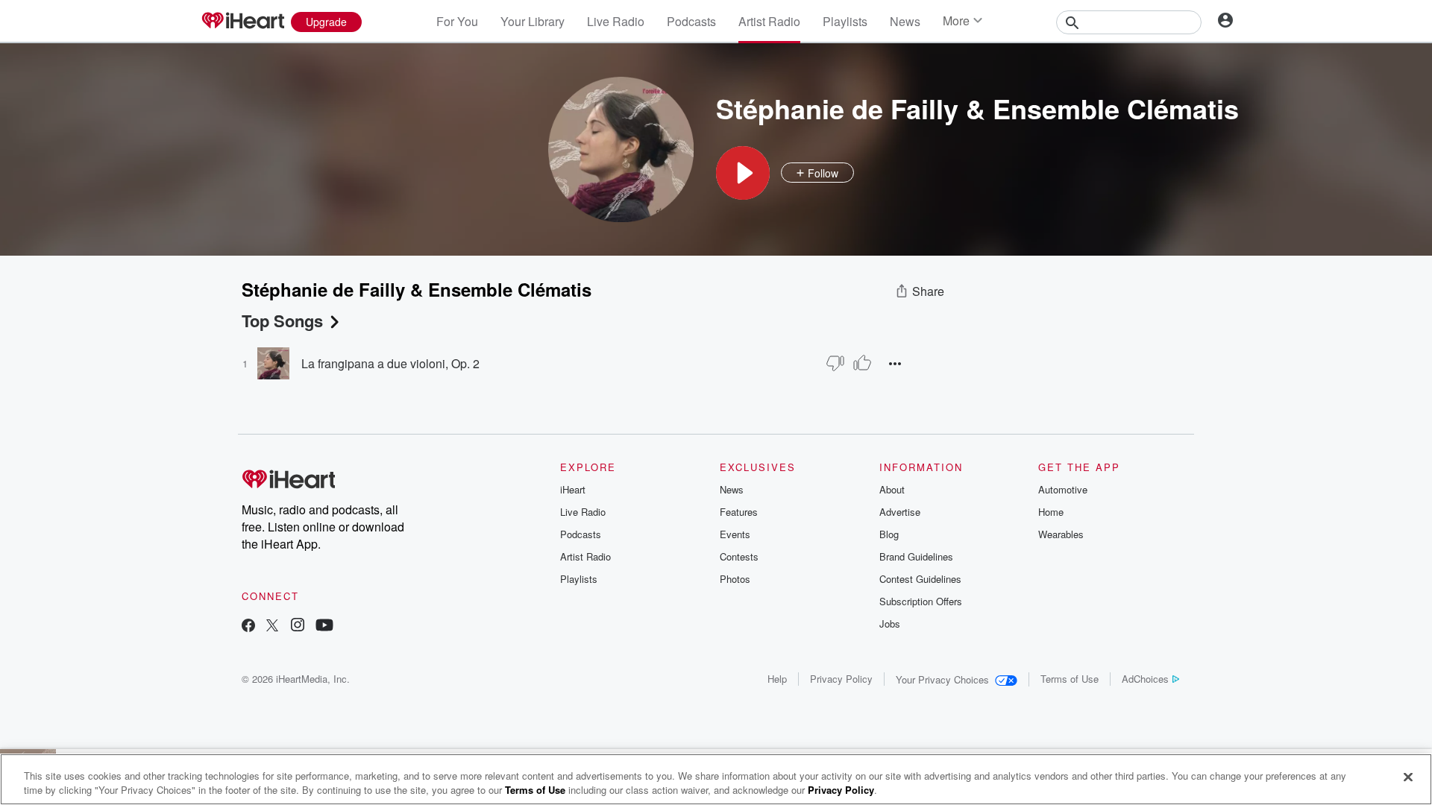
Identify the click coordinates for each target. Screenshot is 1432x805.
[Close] (1408, 777)
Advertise (899, 512)
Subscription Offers (920, 601)
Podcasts (691, 21)
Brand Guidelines (916, 556)
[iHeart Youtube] (324, 626)
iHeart (572, 489)
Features (739, 512)
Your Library (532, 21)
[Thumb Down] (835, 363)
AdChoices (1145, 679)
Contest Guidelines (920, 579)
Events (735, 534)
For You (457, 21)
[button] (743, 173)
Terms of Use (1069, 679)
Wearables (1061, 534)
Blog (889, 534)
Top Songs (282, 320)
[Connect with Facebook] (248, 626)
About (892, 489)
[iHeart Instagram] (297, 626)
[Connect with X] (272, 626)
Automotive (1062, 489)
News (905, 21)
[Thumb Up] (862, 363)
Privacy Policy (841, 679)
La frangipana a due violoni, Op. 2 (390, 363)
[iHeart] (242, 22)
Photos (735, 579)
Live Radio (615, 21)
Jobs (889, 623)
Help (777, 679)
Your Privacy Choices (942, 679)
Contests (739, 556)
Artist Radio (769, 21)
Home (1051, 512)
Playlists (845, 21)
